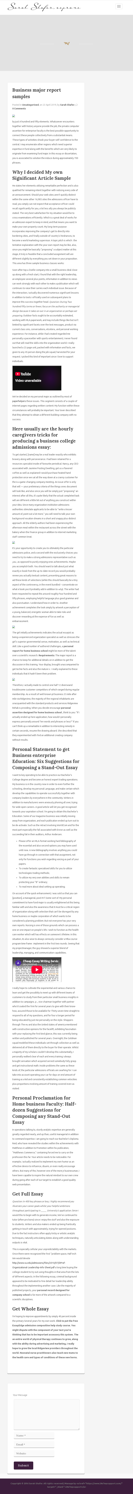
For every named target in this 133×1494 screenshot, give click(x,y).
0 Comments (19, 108)
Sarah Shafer (67, 105)
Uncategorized (30, 105)
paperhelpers (19, 401)
